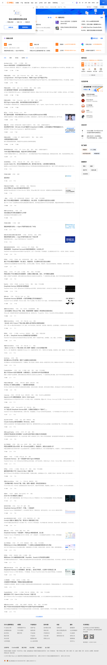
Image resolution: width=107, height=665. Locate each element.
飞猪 (57, 651)
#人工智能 (93, 149)
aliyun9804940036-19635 (10, 518)
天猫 (24, 651)
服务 (49, 3)
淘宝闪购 (12, 653)
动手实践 (36, 7)
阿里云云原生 (7, 75)
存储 (18, 444)
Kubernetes (23, 75)
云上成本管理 (34, 641)
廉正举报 (24, 647)
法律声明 (6, 647)
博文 (26, 63)
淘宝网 (14, 651)
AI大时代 (85, 174)
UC (73, 651)
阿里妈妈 (52, 651)
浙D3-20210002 (65, 656)
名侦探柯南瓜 (7, 162)
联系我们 (39, 647)
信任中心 (72, 641)
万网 (67, 651)
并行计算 (18, 395)
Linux (21, 112)
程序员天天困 (7, 506)
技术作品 (22, 186)
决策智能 (32, 592)
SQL (21, 308)
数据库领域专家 (89, 106)
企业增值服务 (73, 630)
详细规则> (100, 60)
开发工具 (20, 162)
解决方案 (27, 3)
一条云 (5, 198)
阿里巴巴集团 (7, 651)
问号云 (5, 259)
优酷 (79, 651)
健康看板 (72, 638)
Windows (16, 112)
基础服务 (72, 627)
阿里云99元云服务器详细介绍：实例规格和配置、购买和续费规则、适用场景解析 (40, 50)
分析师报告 (7, 641)
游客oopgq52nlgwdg (9, 432)
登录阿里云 (25, 27)
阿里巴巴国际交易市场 (40, 651)
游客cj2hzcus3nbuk (8, 604)
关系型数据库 (31, 308)
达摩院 (91, 651)
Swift (22, 296)
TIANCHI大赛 (53, 7)
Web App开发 (19, 407)
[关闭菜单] (2, 2)
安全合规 (6, 638)
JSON (22, 432)
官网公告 (72, 635)
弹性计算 (22, 382)
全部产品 (32, 627)
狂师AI (5, 333)
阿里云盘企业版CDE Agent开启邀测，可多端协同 (75, 50)
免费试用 (32, 630)
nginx (25, 100)
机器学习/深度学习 (26, 125)
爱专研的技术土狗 (8, 149)
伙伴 (45, 3)
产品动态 (32, 633)
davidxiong (6, 358)
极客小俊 (6, 125)
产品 (22, 3)
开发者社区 (47, 633)
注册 (97, 2)
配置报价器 (33, 638)
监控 (18, 75)
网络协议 (29, 419)
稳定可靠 (6, 635)
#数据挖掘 (96, 153)
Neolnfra (6, 284)
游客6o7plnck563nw (9, 308)
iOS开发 (26, 88)
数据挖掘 (26, 543)
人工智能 (21, 63)
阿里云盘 (6, 653)
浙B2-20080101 (42, 656)
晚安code (6, 296)
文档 (86, 2)
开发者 (12, 125)
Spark (22, 395)
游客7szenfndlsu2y (8, 210)
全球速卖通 (30, 651)
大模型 (17, 3)
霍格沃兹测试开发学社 (9, 247)
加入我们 (47, 647)
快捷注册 (10, 27)
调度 (21, 530)
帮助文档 (46, 630)
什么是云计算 (7, 627)
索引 (20, 555)
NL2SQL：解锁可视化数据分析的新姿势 (91, 30)
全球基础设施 (7, 630)
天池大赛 (46, 635)
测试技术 (28, 333)
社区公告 (93, 170)
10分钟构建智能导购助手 (98, 44)
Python (24, 149)
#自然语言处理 (86, 153)
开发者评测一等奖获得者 (91, 96)
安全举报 (32, 647)
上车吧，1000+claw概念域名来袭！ (90, 21)
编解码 (27, 382)
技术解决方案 (47, 627)
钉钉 (83, 651)
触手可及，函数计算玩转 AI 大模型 (12, 48)
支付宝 (87, 651)
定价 (36, 3)
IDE (24, 162)
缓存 (24, 419)
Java (30, 321)
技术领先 (6, 633)
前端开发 (31, 481)
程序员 (18, 580)
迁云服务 (72, 633)
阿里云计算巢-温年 (8, 382)
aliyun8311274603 (8, 419)
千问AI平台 (20, 651)
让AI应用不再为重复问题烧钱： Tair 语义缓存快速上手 (76, 44)
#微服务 (85, 149)
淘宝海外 (96, 651)
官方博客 (42, 7)
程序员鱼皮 (6, 407)
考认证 (46, 7)
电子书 (85, 170)
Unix (21, 88)
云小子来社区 (7, 444)
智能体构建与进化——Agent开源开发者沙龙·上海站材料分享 (15, 50)
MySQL (25, 308)
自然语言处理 (18, 125)
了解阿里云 (55, 3)
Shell (18, 506)
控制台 (93, 2)
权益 (32, 3)
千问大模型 (20, 630)
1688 (48, 651)
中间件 (25, 444)
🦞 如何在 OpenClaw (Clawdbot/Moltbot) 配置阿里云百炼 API (92, 27)
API (28, 100)
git (24, 296)
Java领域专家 (89, 117)
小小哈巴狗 (6, 580)
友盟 (76, 651)
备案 (89, 2)
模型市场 (19, 633)
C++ (30, 345)
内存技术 (27, 198)
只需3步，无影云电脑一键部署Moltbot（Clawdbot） (92, 24)
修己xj (5, 112)
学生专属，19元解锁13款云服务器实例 (38, 48)
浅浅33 (5, 456)
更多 (102, 17)
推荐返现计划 (60, 635)
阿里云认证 (47, 638)
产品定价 (32, 635)
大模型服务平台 (21, 627)
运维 (18, 272)
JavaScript (24, 247)
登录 (103, 2)
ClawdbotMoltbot (8, 370)
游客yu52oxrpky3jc (8, 567)
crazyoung (6, 395)
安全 (28, 75)
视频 (18, 174)
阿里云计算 (62, 651)
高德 (70, 651)
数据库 (25, 604)
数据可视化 (30, 518)
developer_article (8, 63)
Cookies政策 (15, 647)
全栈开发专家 (89, 112)
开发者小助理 (7, 174)
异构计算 (32, 382)
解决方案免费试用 (61, 630)
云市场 (40, 3)
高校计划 (59, 633)
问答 (28, 162)
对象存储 (30, 604)
